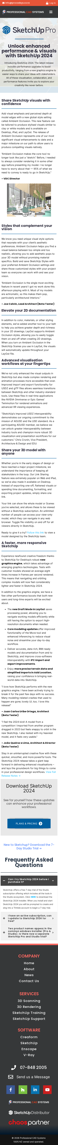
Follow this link (35, 532)
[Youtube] (47, 1089)
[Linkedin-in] (35, 1089)
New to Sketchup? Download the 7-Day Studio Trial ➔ (29, 846)
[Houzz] (23, 1089)
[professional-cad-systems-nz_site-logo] (23, 12)
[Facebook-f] (10, 1089)
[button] (50, 11)
